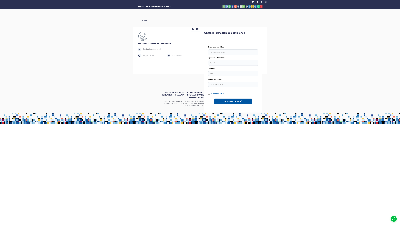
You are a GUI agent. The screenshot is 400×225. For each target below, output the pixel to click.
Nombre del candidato (216, 47)
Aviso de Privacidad (217, 93)
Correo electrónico (215, 79)
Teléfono (211, 68)
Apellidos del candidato (216, 58)
